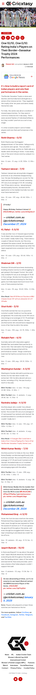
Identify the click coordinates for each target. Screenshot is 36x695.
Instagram (14, 615)
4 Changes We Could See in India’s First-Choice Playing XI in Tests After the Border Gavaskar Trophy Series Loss (17, 441)
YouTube (7, 617)
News (7, 654)
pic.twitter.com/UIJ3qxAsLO (23, 212)
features (6, 33)
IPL (12, 654)
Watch (5, 665)
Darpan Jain (10, 64)
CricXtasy (25, 612)
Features (31, 662)
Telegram (28, 615)
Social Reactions (26, 665)
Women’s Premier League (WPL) (14, 662)
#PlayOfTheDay (9, 494)
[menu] (3, 3)
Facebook (5, 615)
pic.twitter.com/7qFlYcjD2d (14, 588)
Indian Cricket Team (23, 654)
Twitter (21, 615)
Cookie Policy (29, 668)
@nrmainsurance (23, 494)
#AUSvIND (7, 212)
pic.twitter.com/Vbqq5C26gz (15, 496)
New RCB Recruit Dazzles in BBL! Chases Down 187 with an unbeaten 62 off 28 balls (17, 298)
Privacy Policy (16, 668)
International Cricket (18, 660)
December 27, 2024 (14, 223)
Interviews (14, 665)
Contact (5, 668)
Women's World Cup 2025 (18, 657)
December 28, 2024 (14, 508)
